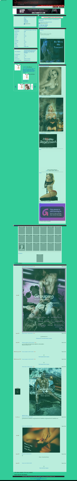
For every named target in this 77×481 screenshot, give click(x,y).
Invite (49, 5)
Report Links (64, 266)
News (45, 5)
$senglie (29, 235)
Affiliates (63, 5)
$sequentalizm (22, 235)
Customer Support (24, 476)
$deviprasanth (51, 235)
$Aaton (36, 243)
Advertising (47, 476)
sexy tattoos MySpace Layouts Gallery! (45, 33)
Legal (54, 476)
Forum (57, 5)
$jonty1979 (50, 243)
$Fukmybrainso (58, 243)
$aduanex (43, 243)
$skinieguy (29, 243)
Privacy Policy (35, 476)
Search (47, 5)
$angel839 (58, 235)
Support (60, 5)
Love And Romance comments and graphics (46, 147)
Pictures (40, 457)
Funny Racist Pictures (45, 457)
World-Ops (39, 476)
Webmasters (51, 476)
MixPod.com (57, 170)
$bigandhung (43, 235)
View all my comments (19, 472)
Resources (43, 476)
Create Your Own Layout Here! (44, 34)
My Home (42, 5)
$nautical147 (36, 235)
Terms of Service (30, 476)
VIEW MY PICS (27, 23)
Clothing (55, 5)
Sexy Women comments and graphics (46, 62)
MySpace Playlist (51, 170)
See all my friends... (18, 263)
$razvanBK (21, 243)
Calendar (52, 5)
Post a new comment (28, 472)
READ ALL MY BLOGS (44, 23)
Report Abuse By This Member (20, 474)
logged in (49, 17)
